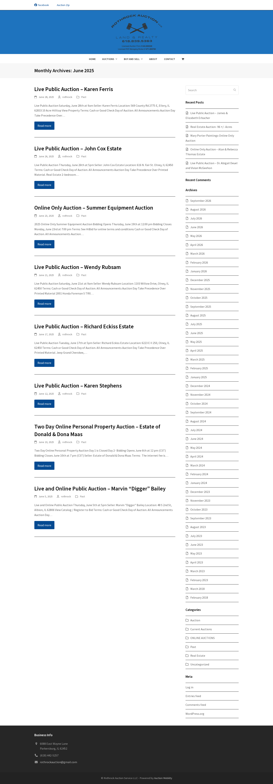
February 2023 (199, 580)
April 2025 (196, 350)
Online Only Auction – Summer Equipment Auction (93, 207)
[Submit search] (234, 90)
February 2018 (199, 597)
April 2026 (196, 245)
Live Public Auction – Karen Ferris (73, 89)
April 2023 (196, 562)
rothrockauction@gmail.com (58, 762)
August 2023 (198, 527)
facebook (43, 5)
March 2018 (197, 589)
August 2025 (198, 315)
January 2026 (198, 271)
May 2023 (196, 553)
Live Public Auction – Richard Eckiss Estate (84, 326)
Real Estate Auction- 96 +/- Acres (211, 127)
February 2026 (199, 262)
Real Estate (197, 655)
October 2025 (198, 297)
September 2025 (200, 306)
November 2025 (200, 289)
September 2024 (200, 412)
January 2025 (198, 377)
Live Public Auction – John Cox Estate (78, 148)
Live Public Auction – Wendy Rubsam (77, 267)
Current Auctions (201, 629)
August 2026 (198, 209)
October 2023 (198, 509)
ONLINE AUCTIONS (202, 638)
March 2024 (197, 465)
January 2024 (198, 483)
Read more (44, 126)
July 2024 (196, 430)
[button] (183, 58)
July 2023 (196, 536)
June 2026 (196, 227)
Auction (195, 620)
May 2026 (196, 236)
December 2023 (200, 492)
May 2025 (196, 342)
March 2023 (197, 571)
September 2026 (200, 201)
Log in (189, 687)
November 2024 (200, 394)
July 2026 (196, 218)
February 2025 (199, 368)
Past (83, 97)
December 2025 (200, 280)
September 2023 (200, 518)
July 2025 (196, 324)
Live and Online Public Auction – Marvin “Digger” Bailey (100, 488)
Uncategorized (199, 664)
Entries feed (193, 696)
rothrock (67, 97)
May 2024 (196, 448)
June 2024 (196, 439)
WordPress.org (195, 714)
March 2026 (197, 253)
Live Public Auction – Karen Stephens (78, 385)
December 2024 (200, 386)
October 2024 (198, 403)
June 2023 (196, 544)
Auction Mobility (163, 778)
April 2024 (196, 456)
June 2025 (196, 333)
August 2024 (198, 421)
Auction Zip (63, 5)
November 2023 (200, 500)
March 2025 (197, 359)
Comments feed (196, 705)
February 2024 (199, 474)
